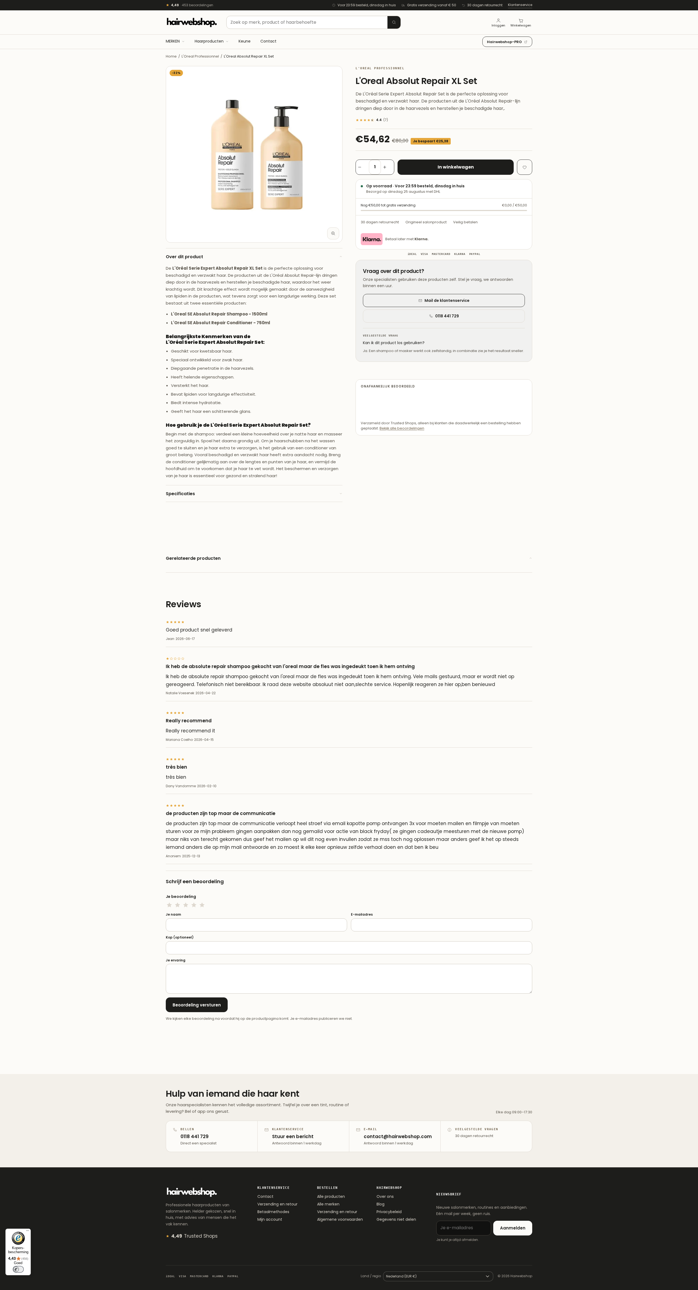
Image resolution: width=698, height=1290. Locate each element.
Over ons (385, 1196)
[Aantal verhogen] (387, 167)
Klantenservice (520, 4)
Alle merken (328, 1204)
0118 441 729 (447, 316)
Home (171, 56)
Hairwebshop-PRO (504, 41)
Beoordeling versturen (197, 1005)
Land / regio (371, 1276)
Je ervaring (175, 960)
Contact (265, 1196)
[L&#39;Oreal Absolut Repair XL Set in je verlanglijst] (524, 167)
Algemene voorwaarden (340, 1219)
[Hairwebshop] (192, 22)
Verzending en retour (277, 1204)
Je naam (173, 914)
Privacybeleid (389, 1211)
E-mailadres (362, 914)
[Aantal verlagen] (362, 167)
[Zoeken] (394, 22)
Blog (380, 1204)
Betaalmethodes (273, 1211)
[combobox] (313, 22)
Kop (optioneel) (180, 937)
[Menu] (27, 1232)
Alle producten (331, 1196)
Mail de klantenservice (447, 300)
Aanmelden (512, 1228)
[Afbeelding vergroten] (333, 233)
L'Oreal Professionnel (200, 56)
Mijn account (269, 1219)
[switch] (18, 1269)
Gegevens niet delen (396, 1219)
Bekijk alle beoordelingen (402, 428)
